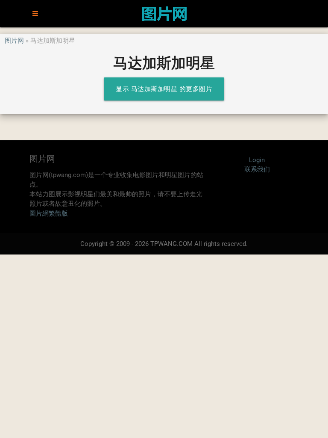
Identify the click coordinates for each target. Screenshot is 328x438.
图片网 (14, 40)
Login (257, 160)
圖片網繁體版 (48, 213)
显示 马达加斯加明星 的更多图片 (164, 89)
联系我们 (257, 169)
